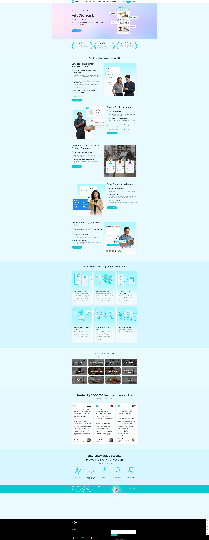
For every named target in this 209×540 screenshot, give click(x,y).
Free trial (76, 31)
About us (114, 1)
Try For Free (76, 100)
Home (87, 1)
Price (91, 1)
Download (109, 1)
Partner (103, 1)
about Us (95, 532)
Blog (94, 1)
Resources (99, 1)
